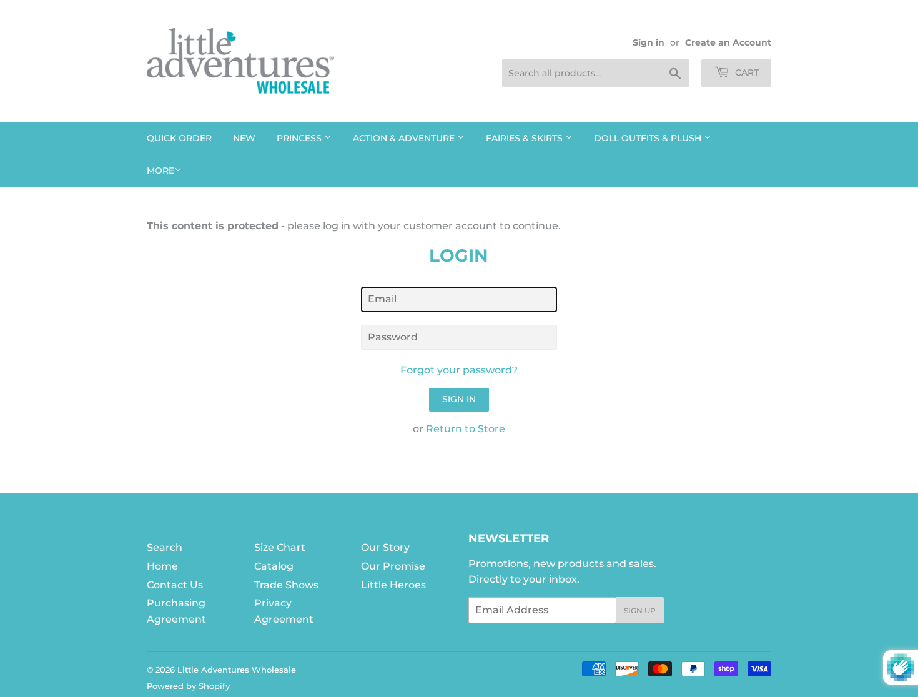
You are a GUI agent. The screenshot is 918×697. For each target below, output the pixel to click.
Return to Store (465, 429)
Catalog (274, 566)
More (160, 170)
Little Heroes (393, 585)
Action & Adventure (405, 138)
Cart (746, 72)
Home (162, 566)
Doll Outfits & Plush (649, 138)
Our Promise (393, 566)
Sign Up (640, 610)
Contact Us (175, 585)
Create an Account (728, 42)
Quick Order (179, 138)
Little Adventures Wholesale (236, 670)
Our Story (385, 547)
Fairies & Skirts (525, 138)
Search (164, 547)
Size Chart (279, 547)
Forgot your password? (459, 370)
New (244, 138)
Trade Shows (286, 585)
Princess (300, 138)
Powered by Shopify (188, 686)
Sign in (648, 42)
